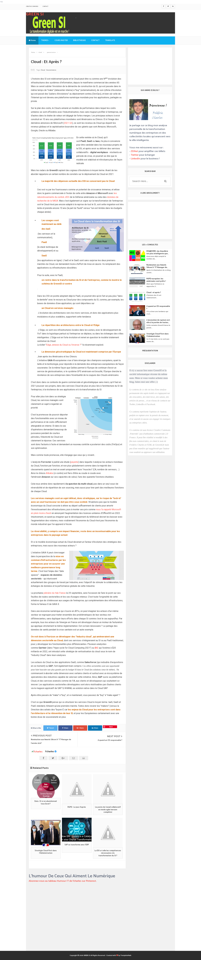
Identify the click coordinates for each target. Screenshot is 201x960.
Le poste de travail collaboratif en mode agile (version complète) (108, 809)
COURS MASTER (61, 40)
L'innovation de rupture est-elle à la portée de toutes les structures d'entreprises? (158, 321)
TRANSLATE (110, 40)
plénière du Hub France (55, 593)
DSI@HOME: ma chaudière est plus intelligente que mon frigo (157, 252)
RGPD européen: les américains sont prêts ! (156, 280)
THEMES (44, 40)
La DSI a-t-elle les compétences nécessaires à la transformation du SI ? (107, 853)
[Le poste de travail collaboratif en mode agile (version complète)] (108, 789)
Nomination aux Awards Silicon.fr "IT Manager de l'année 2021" (156, 266)
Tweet (51, 728)
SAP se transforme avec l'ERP (77, 845)
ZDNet (134, 151)
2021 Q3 (68, 123)
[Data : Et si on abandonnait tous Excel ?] (46, 786)
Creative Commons (32, 6)
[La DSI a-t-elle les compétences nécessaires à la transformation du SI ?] (108, 832)
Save (111, 727)
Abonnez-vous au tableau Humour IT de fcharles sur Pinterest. (63, 881)
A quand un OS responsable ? (110, 740)
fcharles (49, 751)
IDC (96, 648)
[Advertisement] (77, 929)
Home (33, 40)
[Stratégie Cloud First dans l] (46, 832)
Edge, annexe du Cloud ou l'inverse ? (63, 345)
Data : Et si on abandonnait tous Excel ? (45, 802)
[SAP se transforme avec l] (77, 829)
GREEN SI (35, 14)
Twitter (135, 155)
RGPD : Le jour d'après (77, 807)
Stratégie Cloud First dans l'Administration (46, 851)
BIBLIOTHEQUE (79, 40)
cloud (43, 70)
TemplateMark (126, 955)
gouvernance (51, 70)
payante (74, 462)
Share (66, 728)
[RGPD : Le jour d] (77, 789)
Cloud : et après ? (153, 292)
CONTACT (45, 6)
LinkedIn (135, 159)
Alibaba (50, 473)
